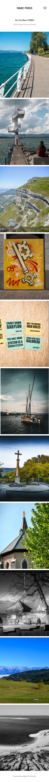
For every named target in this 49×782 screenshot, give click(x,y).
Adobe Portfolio (29, 776)
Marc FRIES (24, 8)
